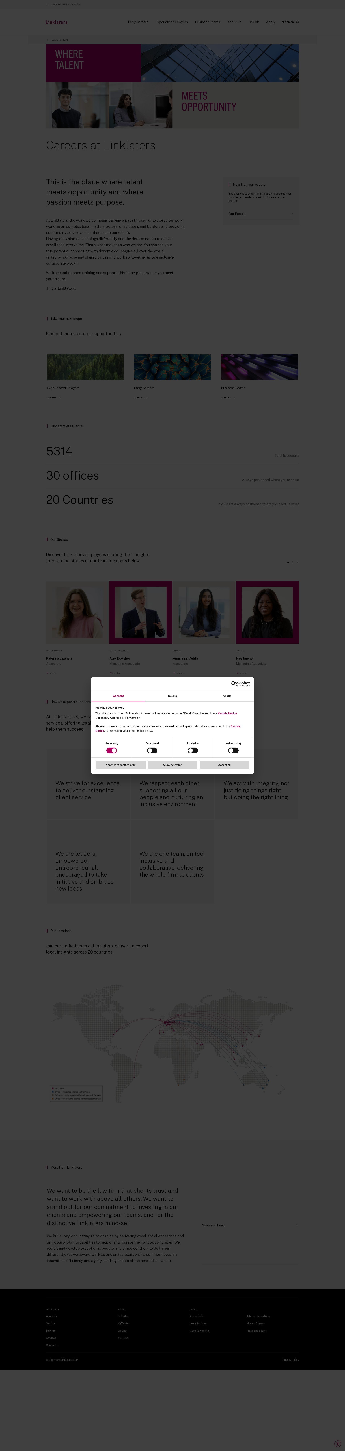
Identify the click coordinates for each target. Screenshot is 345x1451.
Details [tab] (172, 695)
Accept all (224, 764)
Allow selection (172, 764)
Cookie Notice (227, 713)
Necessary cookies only (120, 764)
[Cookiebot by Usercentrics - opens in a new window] (234, 684)
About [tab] (227, 695)
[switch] (152, 750)
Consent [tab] (118, 695)
